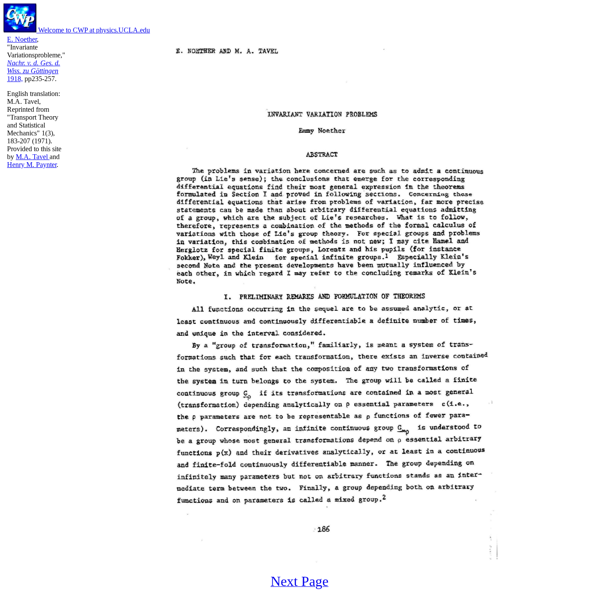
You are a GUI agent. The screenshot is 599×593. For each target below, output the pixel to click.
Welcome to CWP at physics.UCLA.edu (93, 30)
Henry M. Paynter (32, 164)
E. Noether (22, 39)
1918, (33, 70)
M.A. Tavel (33, 156)
